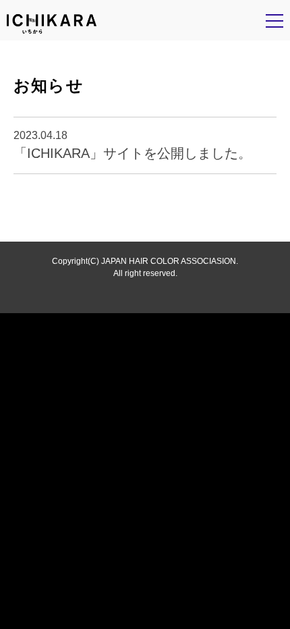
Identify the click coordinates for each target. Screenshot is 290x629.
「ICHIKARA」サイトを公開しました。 (132, 153)
